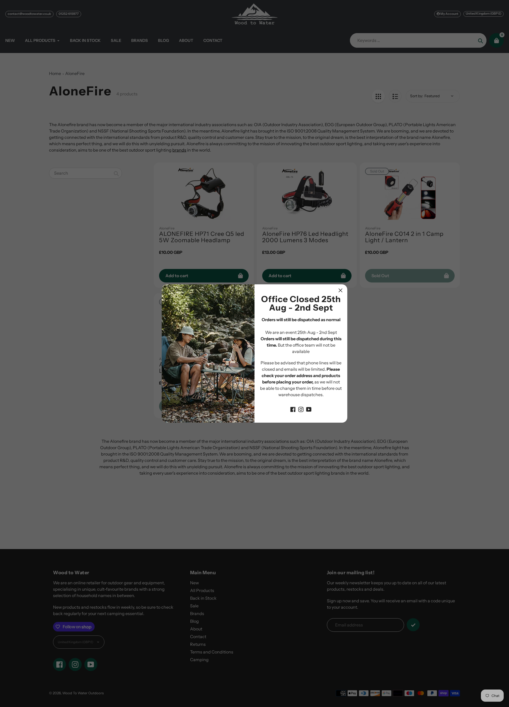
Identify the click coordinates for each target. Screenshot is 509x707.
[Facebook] (293, 409)
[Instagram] (301, 409)
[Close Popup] (340, 290)
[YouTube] (308, 409)
